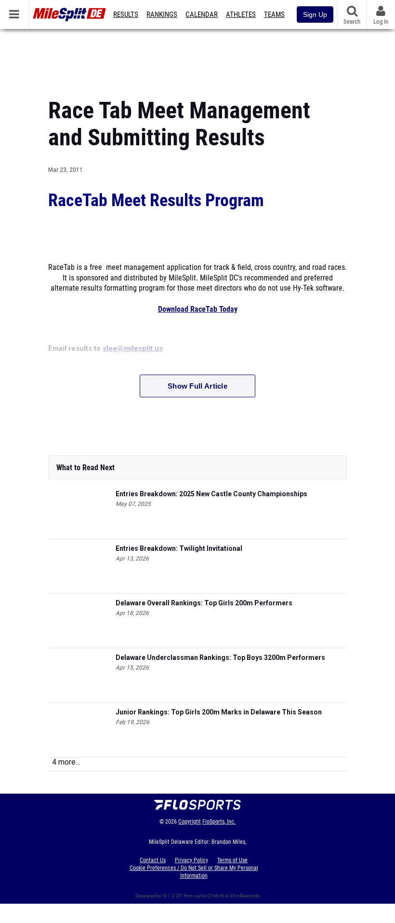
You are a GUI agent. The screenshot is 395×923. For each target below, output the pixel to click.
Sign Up (315, 14)
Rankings (161, 14)
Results (125, 14)
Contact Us (153, 860)
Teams (274, 14)
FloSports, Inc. (219, 821)
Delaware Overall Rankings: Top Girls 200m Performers (204, 603)
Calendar (201, 14)
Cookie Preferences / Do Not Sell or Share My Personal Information (194, 872)
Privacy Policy (191, 860)
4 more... (66, 762)
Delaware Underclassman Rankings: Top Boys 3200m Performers (220, 657)
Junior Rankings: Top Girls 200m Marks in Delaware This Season (219, 712)
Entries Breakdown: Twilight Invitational (179, 548)
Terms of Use (232, 860)
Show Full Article (197, 386)
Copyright (189, 821)
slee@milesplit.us (133, 348)
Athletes (241, 14)
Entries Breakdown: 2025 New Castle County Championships (211, 494)
